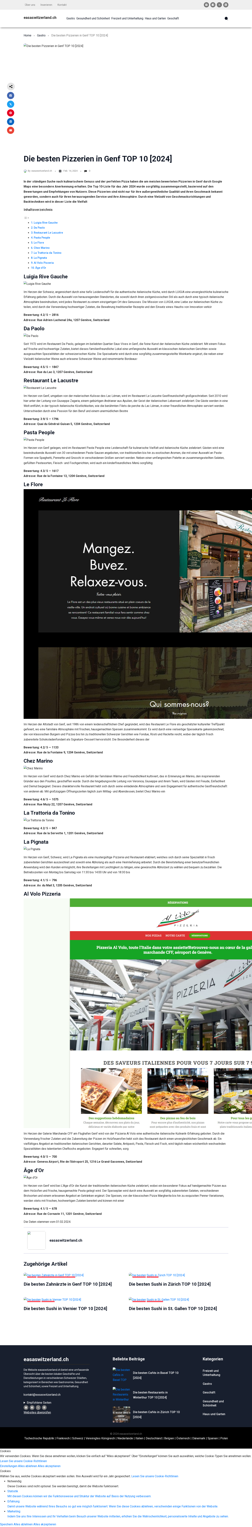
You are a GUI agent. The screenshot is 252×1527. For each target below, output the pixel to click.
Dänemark (198, 1438)
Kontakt (62, 4)
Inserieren (46, 4)
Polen (224, 1438)
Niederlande (125, 1438)
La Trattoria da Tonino (47, 252)
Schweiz (77, 1438)
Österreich (183, 1438)
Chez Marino (42, 247)
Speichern (7, 1524)
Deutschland (154, 1438)
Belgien (169, 1438)
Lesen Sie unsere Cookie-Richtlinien (23, 1461)
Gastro (41, 35)
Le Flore (39, 242)
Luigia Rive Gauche (46, 222)
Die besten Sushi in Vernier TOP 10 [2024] (65, 1308)
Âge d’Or (40, 267)
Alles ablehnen (28, 1466)
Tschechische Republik (39, 1438)
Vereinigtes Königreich (100, 1438)
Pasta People (42, 237)
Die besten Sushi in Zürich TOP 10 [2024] (170, 1284)
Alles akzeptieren (49, 1466)
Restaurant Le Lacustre (48, 232)
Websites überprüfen (37, 1412)
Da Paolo (39, 227)
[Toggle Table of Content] (26, 217)
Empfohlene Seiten (39, 1402)
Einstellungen (9, 1466)
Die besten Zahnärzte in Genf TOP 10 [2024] (68, 1284)
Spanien (213, 1438)
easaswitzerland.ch (40, 17)
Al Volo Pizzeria (44, 262)
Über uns (30, 4)
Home (27, 35)
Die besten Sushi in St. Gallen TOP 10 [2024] (173, 1308)
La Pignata (40, 257)
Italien (139, 1438)
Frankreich (63, 1438)
